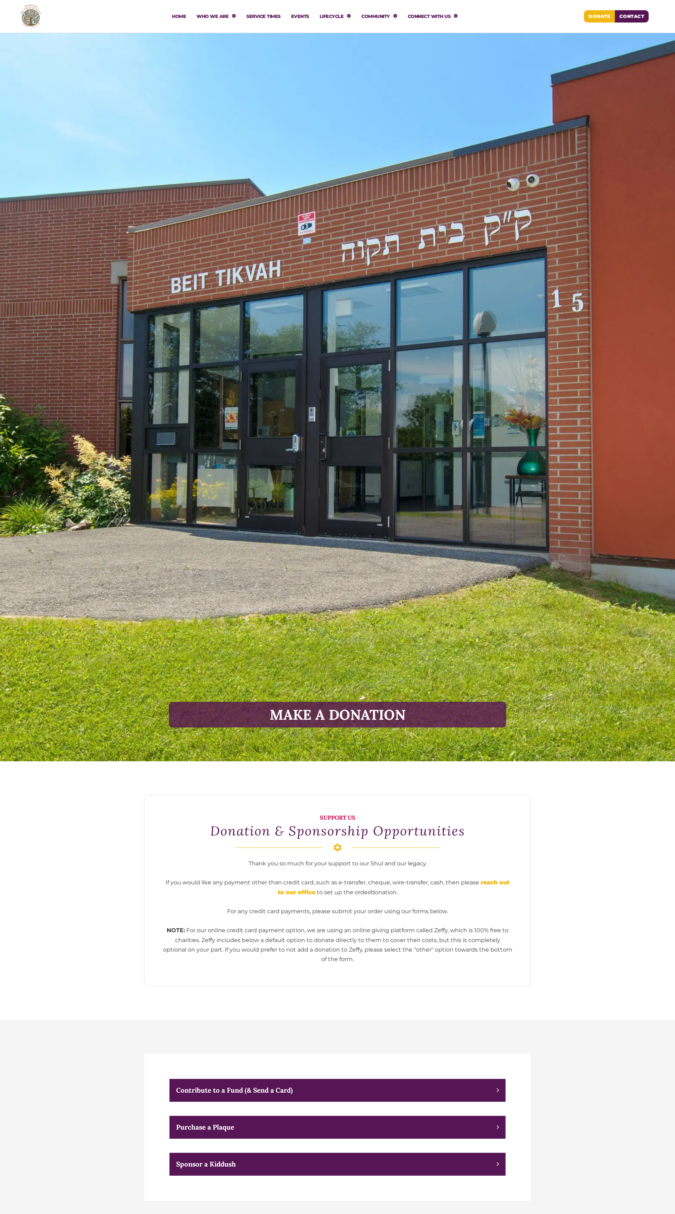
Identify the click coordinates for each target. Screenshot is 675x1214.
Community (375, 16)
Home (179, 16)
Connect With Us (429, 16)
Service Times (263, 16)
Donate (599, 16)
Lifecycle (332, 16)
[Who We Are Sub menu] (234, 16)
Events (300, 16)
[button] (337, 1090)
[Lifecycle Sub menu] (349, 16)
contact (631, 16)
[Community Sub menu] (395, 16)
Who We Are (213, 16)
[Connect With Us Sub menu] (456, 16)
